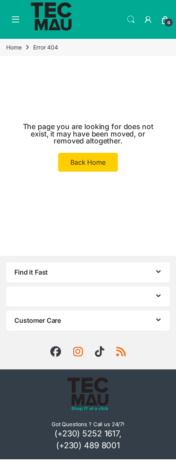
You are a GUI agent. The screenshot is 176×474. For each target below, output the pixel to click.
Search (130, 19)
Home (13, 47)
